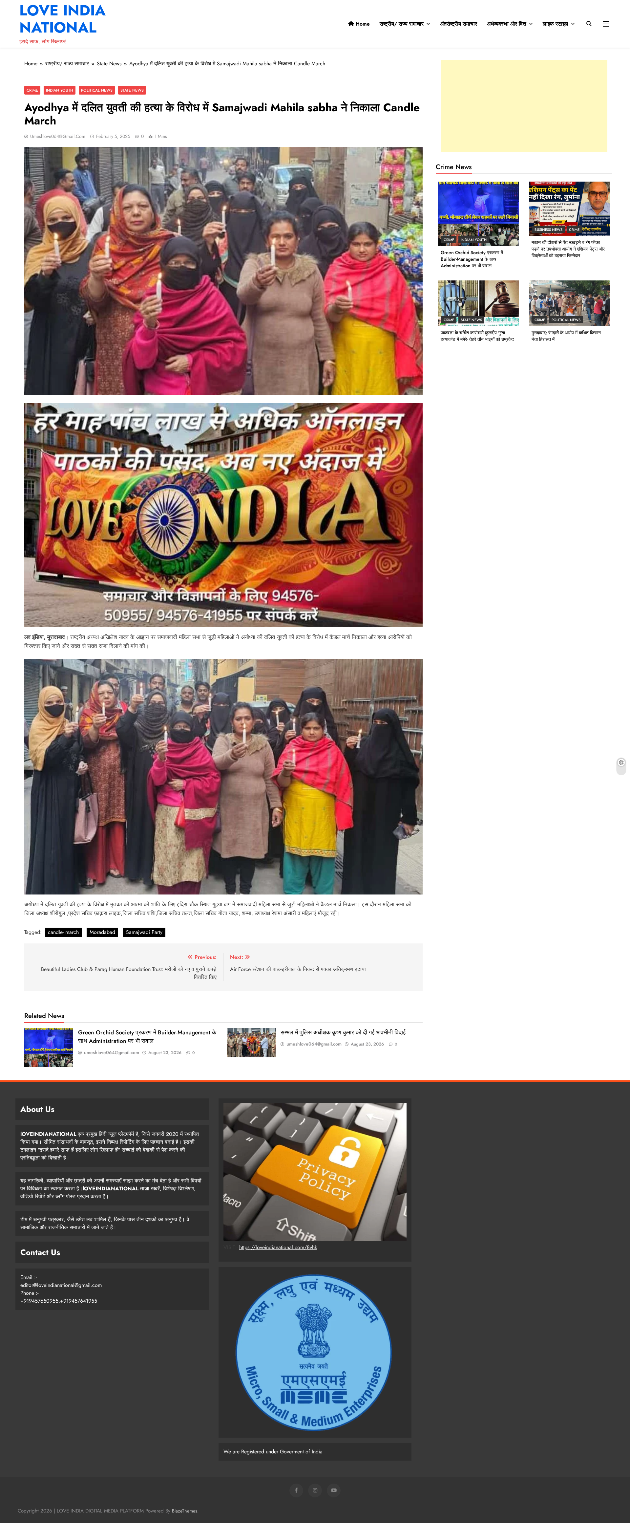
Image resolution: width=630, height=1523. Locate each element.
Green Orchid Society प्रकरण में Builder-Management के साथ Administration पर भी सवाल (147, 1036)
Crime (32, 90)
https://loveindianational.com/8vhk (278, 1247)
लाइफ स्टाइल (555, 24)
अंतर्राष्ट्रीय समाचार (458, 24)
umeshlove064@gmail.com (57, 136)
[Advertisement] (524, 106)
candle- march (63, 932)
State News (132, 90)
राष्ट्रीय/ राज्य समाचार (402, 24)
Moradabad (102, 932)
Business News (548, 229)
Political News (97, 90)
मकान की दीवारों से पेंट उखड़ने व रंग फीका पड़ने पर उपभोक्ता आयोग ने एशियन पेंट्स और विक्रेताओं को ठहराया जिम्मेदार (568, 249)
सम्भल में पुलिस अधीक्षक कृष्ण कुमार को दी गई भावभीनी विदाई (343, 1032)
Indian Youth (59, 90)
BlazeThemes (184, 1511)
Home (362, 24)
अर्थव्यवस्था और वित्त (506, 24)
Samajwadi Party (144, 932)
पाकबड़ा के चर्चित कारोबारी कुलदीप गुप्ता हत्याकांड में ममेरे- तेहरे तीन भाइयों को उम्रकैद (477, 335)
